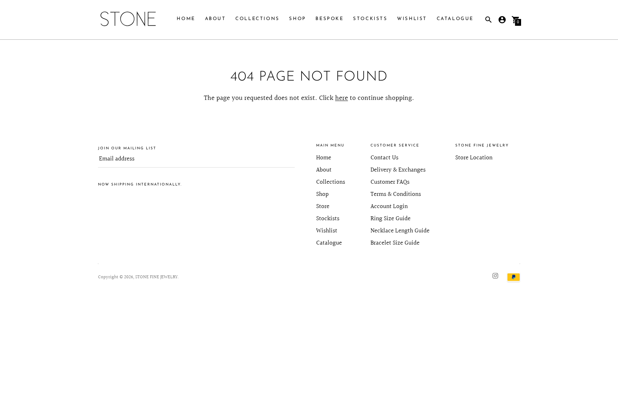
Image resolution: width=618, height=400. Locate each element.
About (215, 18)
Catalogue (455, 18)
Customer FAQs (390, 182)
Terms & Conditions (396, 194)
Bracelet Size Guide (395, 243)
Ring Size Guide (391, 218)
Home (186, 18)
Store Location (473, 158)
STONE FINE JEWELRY (156, 277)
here (341, 98)
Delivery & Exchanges (398, 170)
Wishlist (412, 18)
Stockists (370, 18)
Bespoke (329, 18)
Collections (257, 18)
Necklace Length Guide (400, 231)
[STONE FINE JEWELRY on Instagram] (495, 275)
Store (322, 206)
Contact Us (384, 158)
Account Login (389, 206)
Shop (297, 18)
